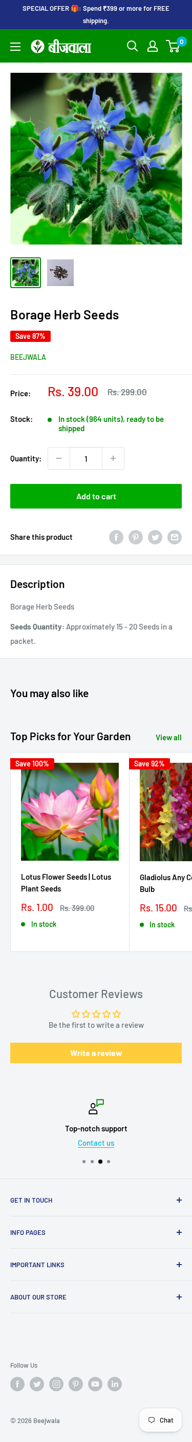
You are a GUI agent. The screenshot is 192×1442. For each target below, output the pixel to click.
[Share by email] (174, 536)
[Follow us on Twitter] (37, 1384)
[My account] (152, 46)
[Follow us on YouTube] (95, 1384)
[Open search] (132, 46)
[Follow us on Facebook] (17, 1384)
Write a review (96, 1053)
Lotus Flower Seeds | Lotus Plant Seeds (66, 882)
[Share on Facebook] (116, 536)
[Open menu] (15, 47)
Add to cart (96, 496)
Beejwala (28, 357)
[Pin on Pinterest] (136, 536)
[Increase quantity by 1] (113, 458)
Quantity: (25, 458)
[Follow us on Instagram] (56, 1384)
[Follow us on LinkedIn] (115, 1384)
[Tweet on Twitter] (155, 536)
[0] (173, 46)
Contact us (96, 1142)
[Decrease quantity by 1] (59, 458)
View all (169, 737)
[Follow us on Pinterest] (76, 1384)
